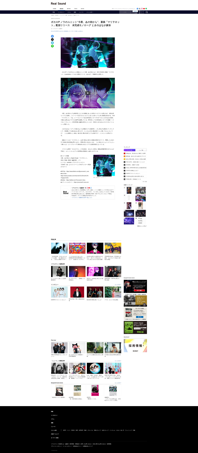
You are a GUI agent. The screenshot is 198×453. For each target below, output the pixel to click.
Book (82, 8)
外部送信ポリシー (77, 446)
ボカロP (53, 31)
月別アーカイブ (55, 434)
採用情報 (109, 444)
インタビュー (61, 12)
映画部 (135, 13)
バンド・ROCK (70, 430)
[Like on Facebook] (137, 8)
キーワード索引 (55, 438)
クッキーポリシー (67, 446)
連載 (75, 12)
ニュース (81, 12)
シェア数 (141, 150)
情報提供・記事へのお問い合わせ (83, 444)
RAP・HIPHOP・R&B (81, 430)
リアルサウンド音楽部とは (57, 444)
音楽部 (135, 11)
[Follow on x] (139, 8)
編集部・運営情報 (69, 444)
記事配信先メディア (88, 446)
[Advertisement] (109, 3)
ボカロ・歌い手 (120, 430)
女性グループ (105, 430)
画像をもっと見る (141, 226)
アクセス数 (129, 150)
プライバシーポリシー (56, 446)
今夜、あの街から (79, 31)
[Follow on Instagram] (142, 8)
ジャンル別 (89, 12)
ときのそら (61, 31)
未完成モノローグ (68, 31)
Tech (75, 8)
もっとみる (117, 284)
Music (61, 8)
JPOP (57, 31)
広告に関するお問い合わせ (99, 444)
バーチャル (112, 430)
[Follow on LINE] (146, 8)
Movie (69, 8)
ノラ (74, 31)
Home (54, 8)
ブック (142, 13)
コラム (69, 12)
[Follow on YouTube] (144, 8)
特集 (54, 12)
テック (142, 11)
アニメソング (128, 430)
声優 (134, 430)
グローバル (90, 430)
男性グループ (97, 430)
